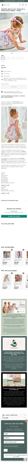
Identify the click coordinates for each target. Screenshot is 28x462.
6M (3, 58)
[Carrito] (23, 5)
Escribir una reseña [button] (14, 216)
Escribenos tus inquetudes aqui (9, 200)
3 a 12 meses (12, 270)
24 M (22, 58)
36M (3, 61)
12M (13, 58)
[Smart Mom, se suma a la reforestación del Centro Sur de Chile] (14, 344)
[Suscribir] (6, 450)
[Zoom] (26, 50)
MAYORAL (10, 247)
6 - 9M (7, 58)
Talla (2, 55)
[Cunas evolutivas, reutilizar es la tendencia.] (14, 380)
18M (17, 58)
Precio (3, 65)
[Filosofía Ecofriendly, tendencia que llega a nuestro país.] (14, 306)
